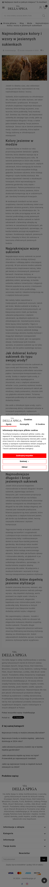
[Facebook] (22, 884)
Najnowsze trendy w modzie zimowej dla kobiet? (23, 733)
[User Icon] (40, 7)
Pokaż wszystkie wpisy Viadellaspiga (18, 713)
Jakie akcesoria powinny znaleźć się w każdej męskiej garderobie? (22, 748)
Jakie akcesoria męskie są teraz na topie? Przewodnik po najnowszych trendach (20, 756)
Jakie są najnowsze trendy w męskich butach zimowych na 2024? (22, 765)
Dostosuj (23, 461)
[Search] (43, 15)
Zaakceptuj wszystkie (24, 456)
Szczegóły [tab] (24, 424)
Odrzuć (24, 467)
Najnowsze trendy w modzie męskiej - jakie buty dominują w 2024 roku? (23, 739)
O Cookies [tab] (40, 424)
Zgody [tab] (8, 424)
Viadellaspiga (10, 50)
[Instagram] (27, 884)
